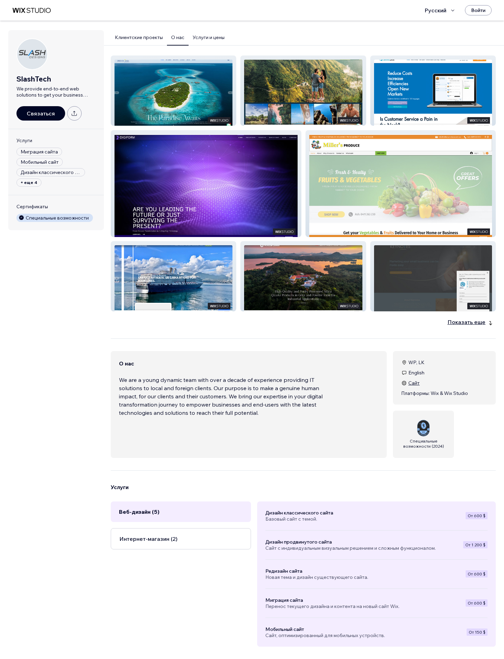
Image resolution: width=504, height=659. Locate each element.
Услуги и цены (209, 37)
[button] (173, 90)
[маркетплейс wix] (31, 10)
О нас (177, 37)
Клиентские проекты (139, 37)
